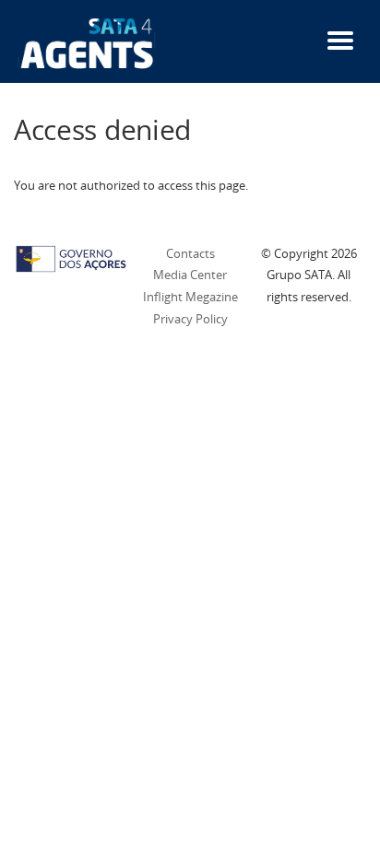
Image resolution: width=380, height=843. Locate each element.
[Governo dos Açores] (71, 257)
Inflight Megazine (190, 296)
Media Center (190, 274)
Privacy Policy (190, 318)
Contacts (190, 253)
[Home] (87, 42)
